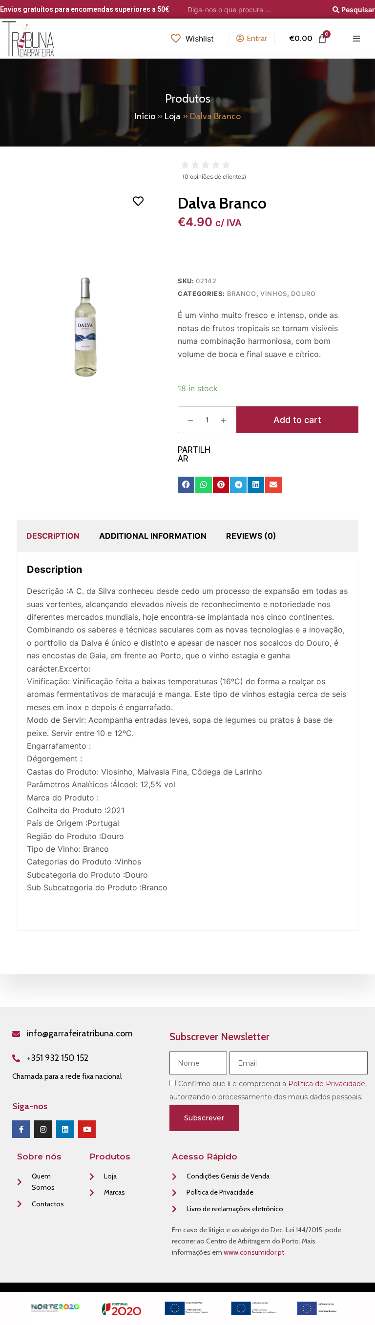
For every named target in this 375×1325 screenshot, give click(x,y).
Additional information (153, 536)
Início (145, 116)
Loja (173, 116)
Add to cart (297, 420)
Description (53, 536)
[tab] (53, 535)
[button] (186, 485)
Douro (303, 293)
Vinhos (273, 293)
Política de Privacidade (326, 1083)
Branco (241, 293)
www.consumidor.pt (254, 1252)
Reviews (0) (251, 536)
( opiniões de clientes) (214, 176)
